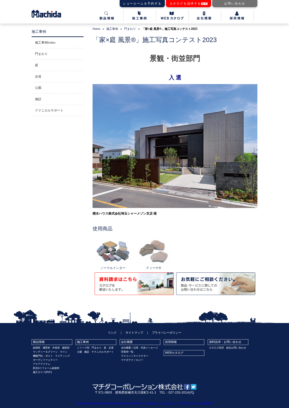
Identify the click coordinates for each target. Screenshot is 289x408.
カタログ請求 (216, 347)
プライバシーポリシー (166, 332)
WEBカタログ (174, 352)
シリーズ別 (83, 347)
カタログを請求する (189, 3)
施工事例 (83, 342)
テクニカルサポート (49, 110)
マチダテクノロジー (132, 359)
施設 (38, 99)
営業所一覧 (127, 351)
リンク (112, 332)
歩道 (38, 76)
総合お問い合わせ (236, 347)
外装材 (56, 347)
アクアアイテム (41, 364)
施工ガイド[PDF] (42, 372)
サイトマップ (134, 332)
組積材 (36, 347)
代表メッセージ (149, 347)
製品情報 (39, 342)
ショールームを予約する (142, 3)
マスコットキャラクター (134, 355)
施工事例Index (45, 42)
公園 (38, 88)
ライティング (62, 355)
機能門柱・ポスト (43, 355)
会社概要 (127, 342)
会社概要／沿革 (129, 347)
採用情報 (171, 342)
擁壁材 (46, 347)
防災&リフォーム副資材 (46, 368)
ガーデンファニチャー (45, 359)
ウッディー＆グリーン (45, 351)
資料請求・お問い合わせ (225, 342)
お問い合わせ (234, 3)
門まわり (130, 29)
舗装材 (66, 347)
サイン (64, 351)
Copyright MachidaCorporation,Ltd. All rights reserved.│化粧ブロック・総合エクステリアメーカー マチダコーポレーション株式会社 (144, 403)
